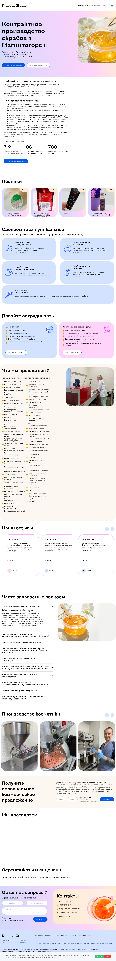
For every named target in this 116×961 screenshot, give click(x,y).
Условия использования (68, 943)
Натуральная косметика (38, 389)
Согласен (99, 956)
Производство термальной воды (11, 454)
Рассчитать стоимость (13, 65)
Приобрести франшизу (16, 352)
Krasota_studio (64, 916)
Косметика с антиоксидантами (12, 427)
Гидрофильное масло (36, 428)
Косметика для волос (37, 402)
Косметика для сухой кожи (39, 431)
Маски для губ (9, 417)
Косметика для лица (12, 382)
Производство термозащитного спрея (14, 411)
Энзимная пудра (35, 442)
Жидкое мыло (9, 397)
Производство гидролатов (34, 406)
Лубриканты (33, 488)
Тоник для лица (10, 474)
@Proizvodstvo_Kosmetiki (68, 912)
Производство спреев (37, 399)
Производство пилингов (38, 397)
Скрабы (31, 499)
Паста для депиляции (37, 493)
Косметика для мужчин (13, 403)
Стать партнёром (72, 352)
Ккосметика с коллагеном (14, 491)
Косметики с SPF (35, 455)
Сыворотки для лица (12, 407)
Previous (107, 529)
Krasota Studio (14, 5)
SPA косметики (34, 501)
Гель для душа (34, 415)
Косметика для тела (12, 384)
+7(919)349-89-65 (65, 905)
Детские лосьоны (11, 414)
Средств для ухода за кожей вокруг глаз (13, 440)
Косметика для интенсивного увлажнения (10, 422)
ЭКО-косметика (34, 412)
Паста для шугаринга (37, 496)
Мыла (30, 490)
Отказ (107, 956)
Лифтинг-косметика (37, 447)
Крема (31, 485)
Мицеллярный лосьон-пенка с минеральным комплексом (37, 480)
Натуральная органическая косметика (14, 449)
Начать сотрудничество (38, 65)
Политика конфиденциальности (86, 943)
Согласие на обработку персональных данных (88, 799)
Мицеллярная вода (11, 400)
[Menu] (112, 5)
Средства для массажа (37, 426)
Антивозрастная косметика (11, 500)
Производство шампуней (14, 511)
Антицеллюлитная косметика (36, 474)
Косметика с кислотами (38, 444)
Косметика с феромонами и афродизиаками (38, 451)
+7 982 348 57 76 (84, 5)
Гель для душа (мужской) (14, 390)
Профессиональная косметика (36, 385)
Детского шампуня (36, 423)
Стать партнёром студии (16, 161)
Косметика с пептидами (38, 410)
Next (112, 529)
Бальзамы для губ (11, 503)
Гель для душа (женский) (13, 387)
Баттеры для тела (36, 468)
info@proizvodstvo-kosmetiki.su (70, 909)
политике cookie (11, 957)
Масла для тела (34, 465)
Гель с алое (32, 457)
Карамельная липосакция (38, 439)
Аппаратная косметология (10, 507)
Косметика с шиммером (38, 471)
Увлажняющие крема (12, 431)
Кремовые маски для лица (14, 472)
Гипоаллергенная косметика (11, 488)
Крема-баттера (11, 458)
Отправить (107, 799)
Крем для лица (34, 382)
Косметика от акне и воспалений (37, 461)
